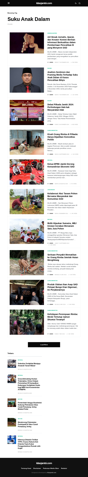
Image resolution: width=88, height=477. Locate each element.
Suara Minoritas (52, 130)
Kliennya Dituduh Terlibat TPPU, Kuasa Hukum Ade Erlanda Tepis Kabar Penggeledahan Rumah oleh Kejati (29, 444)
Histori (20, 399)
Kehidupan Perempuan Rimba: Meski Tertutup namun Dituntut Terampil (62, 317)
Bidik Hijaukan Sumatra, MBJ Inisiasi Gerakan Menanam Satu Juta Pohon (62, 226)
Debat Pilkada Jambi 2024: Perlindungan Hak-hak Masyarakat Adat (60, 107)
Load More (44, 345)
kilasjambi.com (44, 3)
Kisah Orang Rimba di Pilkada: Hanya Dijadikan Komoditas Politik (62, 137)
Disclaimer (37, 468)
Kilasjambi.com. (51, 472)
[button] (9, 3)
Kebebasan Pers (52, 33)
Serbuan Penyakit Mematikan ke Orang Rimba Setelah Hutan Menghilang (62, 257)
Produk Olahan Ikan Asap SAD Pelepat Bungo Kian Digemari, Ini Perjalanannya (62, 287)
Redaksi (64, 468)
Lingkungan (51, 189)
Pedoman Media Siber (51, 468)
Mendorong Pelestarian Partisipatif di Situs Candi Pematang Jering (28, 424)
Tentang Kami (26, 468)
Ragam (49, 68)
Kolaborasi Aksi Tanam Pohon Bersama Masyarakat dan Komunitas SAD (62, 196)
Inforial (49, 160)
